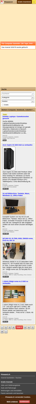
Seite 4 (19, 327)
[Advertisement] (18, 23)
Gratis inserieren (24, 2)
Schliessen (24, 402)
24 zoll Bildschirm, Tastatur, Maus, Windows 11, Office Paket (16, 194)
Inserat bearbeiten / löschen (11, 378)
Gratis (6, 105)
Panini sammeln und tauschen (12, 393)
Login (34, 2)
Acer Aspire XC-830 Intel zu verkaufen (17, 145)
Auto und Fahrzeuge (8, 388)
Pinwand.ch (7, 2)
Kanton (4, 101)
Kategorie (5, 97)
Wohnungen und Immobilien (11, 391)
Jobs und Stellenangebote (10, 385)
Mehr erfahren (12, 402)
